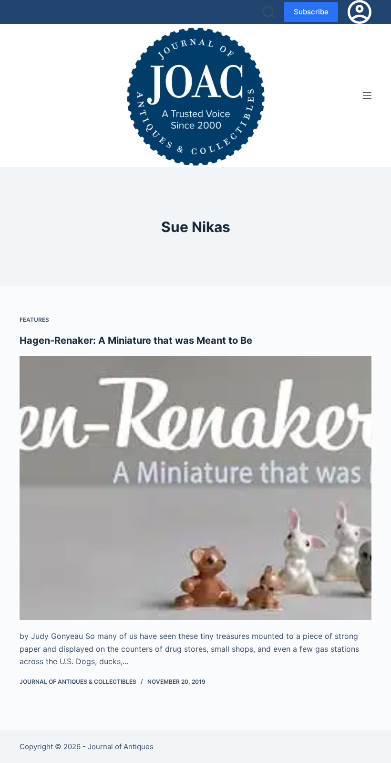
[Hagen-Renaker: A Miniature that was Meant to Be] (195, 488)
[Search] (268, 12)
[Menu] (367, 95)
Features (34, 319)
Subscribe (311, 11)
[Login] (359, 12)
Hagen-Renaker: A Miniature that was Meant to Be (136, 340)
